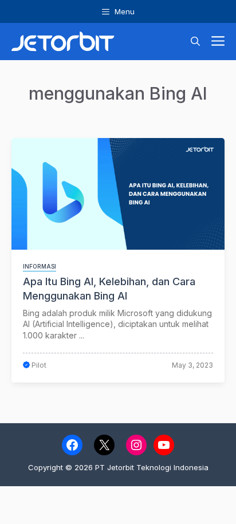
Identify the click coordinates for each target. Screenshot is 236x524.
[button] (195, 41)
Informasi (39, 266)
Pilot (39, 365)
